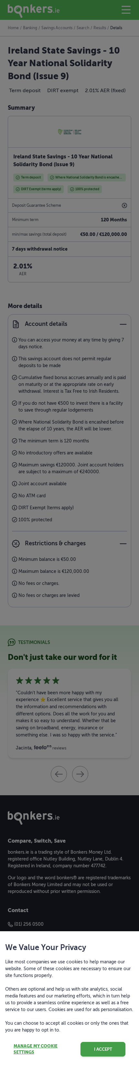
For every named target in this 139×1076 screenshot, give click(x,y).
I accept (103, 1049)
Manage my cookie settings (36, 1049)
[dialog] (69, 538)
